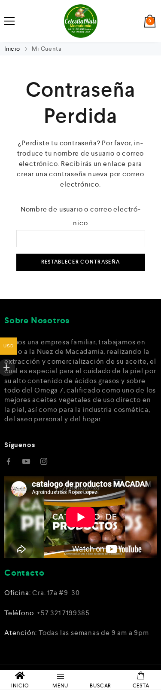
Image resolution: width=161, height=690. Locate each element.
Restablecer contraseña (80, 262)
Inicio (13, 48)
